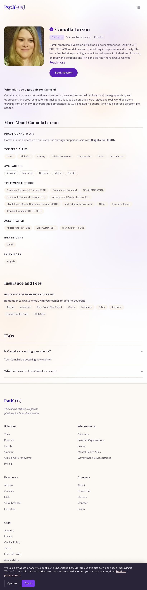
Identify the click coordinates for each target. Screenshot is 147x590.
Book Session (63, 72)
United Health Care (17, 314)
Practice (9, 440)
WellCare (40, 314)
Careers (82, 497)
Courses (9, 491)
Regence (117, 307)
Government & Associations (94, 457)
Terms (7, 548)
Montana (27, 173)
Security (9, 530)
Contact (83, 502)
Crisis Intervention (62, 156)
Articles (8, 485)
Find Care (9, 509)
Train (7, 434)
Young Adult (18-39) (73, 227)
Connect (9, 452)
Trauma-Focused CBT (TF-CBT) (24, 211)
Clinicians (83, 434)
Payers (82, 446)
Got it (28, 583)
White (10, 244)
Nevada (43, 173)
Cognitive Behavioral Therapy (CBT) (26, 190)
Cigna (71, 307)
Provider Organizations (91, 440)
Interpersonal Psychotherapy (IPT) (70, 197)
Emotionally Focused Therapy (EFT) (26, 197)
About (81, 485)
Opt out (12, 583)
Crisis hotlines (12, 502)
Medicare (86, 307)
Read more (57, 62)
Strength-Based (121, 204)
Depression (85, 156)
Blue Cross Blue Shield (49, 307)
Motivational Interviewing (79, 204)
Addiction (25, 156)
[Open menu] (139, 7)
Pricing (8, 463)
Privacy (8, 536)
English (11, 261)
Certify (8, 446)
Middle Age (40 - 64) (18, 227)
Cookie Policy (12, 542)
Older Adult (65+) (46, 227)
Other (101, 156)
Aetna (10, 307)
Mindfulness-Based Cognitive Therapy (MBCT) (32, 204)
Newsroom (84, 491)
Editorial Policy (13, 554)
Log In (81, 509)
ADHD (10, 156)
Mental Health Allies (89, 452)
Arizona (11, 173)
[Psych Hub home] (14, 7)
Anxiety (41, 156)
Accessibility (11, 560)
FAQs (7, 497)
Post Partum (117, 156)
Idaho (58, 173)
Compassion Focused (65, 190)
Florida (71, 173)
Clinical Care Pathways (17, 457)
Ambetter (25, 307)
